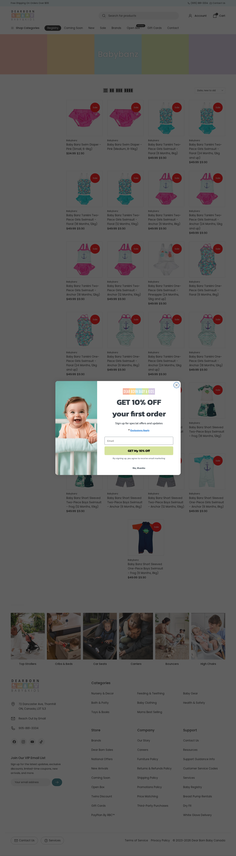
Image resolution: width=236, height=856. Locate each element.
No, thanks (139, 468)
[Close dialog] (176, 385)
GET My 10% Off (139, 450)
